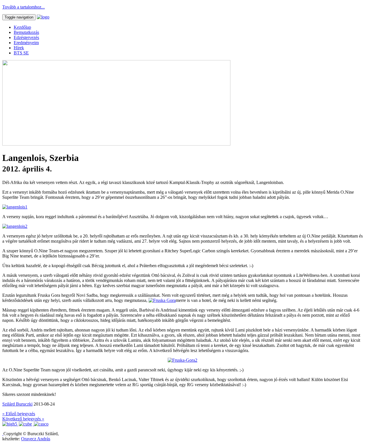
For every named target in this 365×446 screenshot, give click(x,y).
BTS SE (21, 52)
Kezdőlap (22, 27)
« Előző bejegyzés (18, 413)
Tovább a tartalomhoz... (23, 7)
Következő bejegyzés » (23, 418)
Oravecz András (35, 438)
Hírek (19, 47)
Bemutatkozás (26, 32)
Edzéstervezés (26, 37)
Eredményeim (26, 42)
